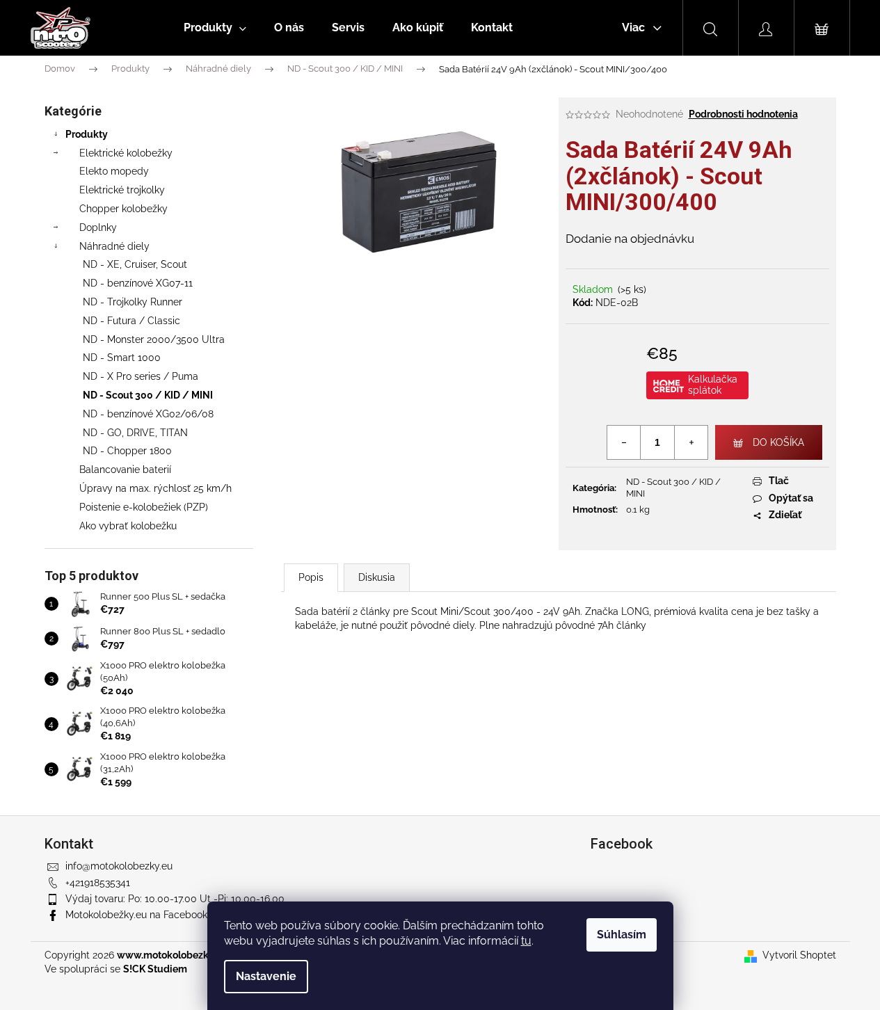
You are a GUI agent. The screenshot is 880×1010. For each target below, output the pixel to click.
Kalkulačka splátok (712, 385)
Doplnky (98, 227)
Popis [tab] (310, 577)
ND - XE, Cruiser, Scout (135, 264)
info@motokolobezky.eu (119, 866)
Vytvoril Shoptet (799, 955)
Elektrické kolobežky (126, 153)
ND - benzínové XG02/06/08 (148, 413)
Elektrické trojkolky (122, 189)
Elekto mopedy (114, 171)
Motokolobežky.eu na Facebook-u (140, 914)
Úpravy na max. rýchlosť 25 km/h (155, 488)
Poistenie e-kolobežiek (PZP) (143, 507)
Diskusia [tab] (376, 577)
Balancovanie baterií (125, 469)
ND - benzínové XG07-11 (138, 283)
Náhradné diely (114, 246)
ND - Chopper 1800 (127, 450)
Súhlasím (621, 934)
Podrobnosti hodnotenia (743, 114)
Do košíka (778, 442)
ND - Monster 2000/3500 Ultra (154, 339)
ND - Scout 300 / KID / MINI (148, 395)
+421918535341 (97, 882)
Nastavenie (266, 976)
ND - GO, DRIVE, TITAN (135, 432)
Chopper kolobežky (123, 208)
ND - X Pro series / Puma (140, 376)
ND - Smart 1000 (122, 357)
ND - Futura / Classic (131, 320)
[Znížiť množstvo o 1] (624, 442)
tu (526, 940)
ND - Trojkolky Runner (132, 301)
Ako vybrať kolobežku (128, 525)
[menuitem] (215, 28)
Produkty (86, 134)
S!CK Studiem (155, 969)
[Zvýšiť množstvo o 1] (690, 442)
